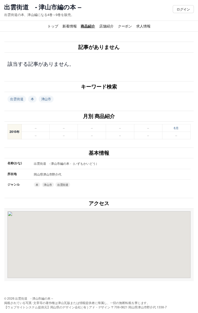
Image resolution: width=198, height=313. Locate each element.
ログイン (183, 9)
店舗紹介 (106, 26)
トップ (52, 26)
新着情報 (69, 26)
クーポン (125, 26)
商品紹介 (88, 26)
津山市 (46, 98)
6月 (176, 128)
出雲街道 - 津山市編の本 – (42, 7)
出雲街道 (16, 98)
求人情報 (143, 26)
